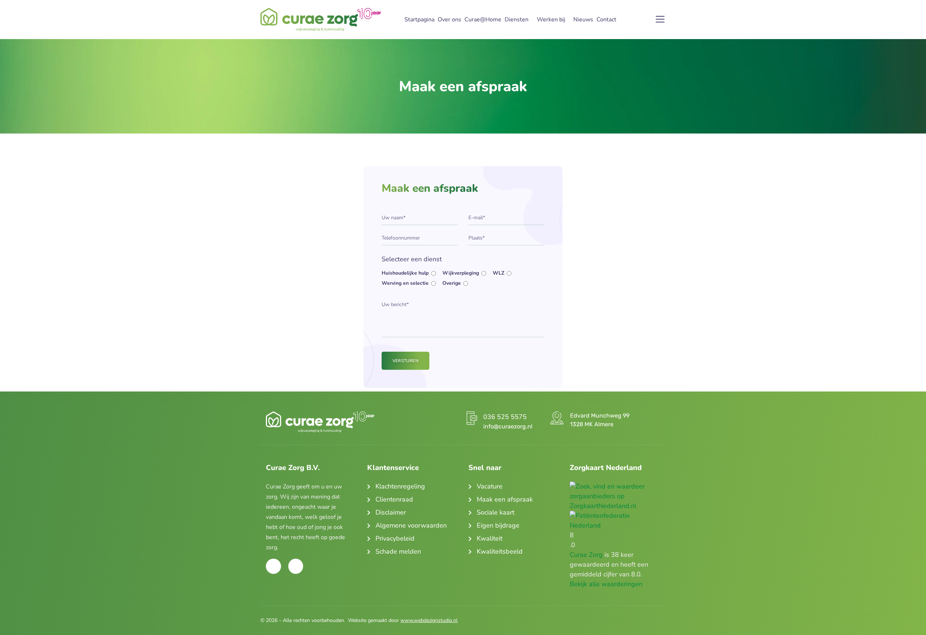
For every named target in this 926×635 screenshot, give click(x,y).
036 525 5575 (505, 416)
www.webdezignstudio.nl (429, 620)
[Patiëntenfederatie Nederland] (615, 515)
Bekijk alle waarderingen (606, 584)
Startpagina (419, 20)
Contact (606, 20)
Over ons (449, 20)
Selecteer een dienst (412, 259)
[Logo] (320, 19)
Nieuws (583, 20)
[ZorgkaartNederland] (615, 486)
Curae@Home (482, 20)
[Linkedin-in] (295, 566)
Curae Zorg (586, 554)
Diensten (516, 20)
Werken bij (551, 20)
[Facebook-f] (273, 566)
